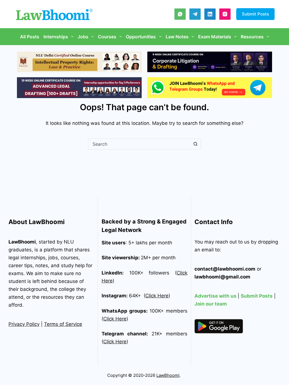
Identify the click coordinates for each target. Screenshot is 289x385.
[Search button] (195, 144)
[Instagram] (225, 14)
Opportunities (141, 36)
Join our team (210, 304)
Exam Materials (214, 36)
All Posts (29, 36)
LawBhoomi (22, 242)
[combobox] (139, 144)
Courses (107, 36)
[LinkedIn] (210, 14)
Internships (55, 36)
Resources (252, 36)
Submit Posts (255, 14)
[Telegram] (195, 14)
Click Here (156, 295)
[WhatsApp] (180, 14)
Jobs (83, 36)
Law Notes (177, 36)
